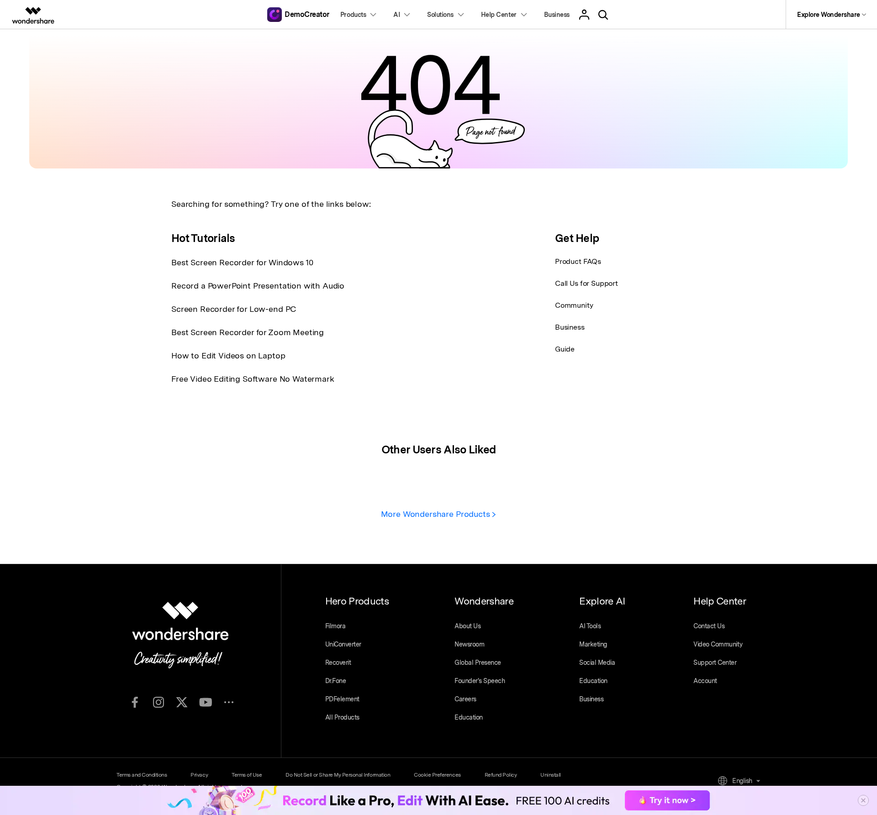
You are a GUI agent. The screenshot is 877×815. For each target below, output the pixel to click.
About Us (467, 626)
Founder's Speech (479, 680)
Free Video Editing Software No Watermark (252, 379)
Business (570, 327)
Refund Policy (501, 775)
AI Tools (590, 626)
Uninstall (550, 775)
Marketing (593, 644)
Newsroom (469, 644)
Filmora (335, 626)
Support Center (714, 662)
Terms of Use (247, 775)
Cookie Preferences (437, 775)
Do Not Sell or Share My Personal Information (337, 775)
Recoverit (338, 662)
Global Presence (477, 662)
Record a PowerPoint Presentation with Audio (257, 285)
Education (468, 717)
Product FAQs (578, 261)
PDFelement (342, 699)
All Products (342, 717)
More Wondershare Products (436, 514)
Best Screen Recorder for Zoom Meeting (247, 332)
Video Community (717, 644)
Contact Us (708, 626)
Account (705, 680)
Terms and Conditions (141, 775)
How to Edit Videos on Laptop (228, 355)
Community (574, 305)
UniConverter (343, 644)
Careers (465, 699)
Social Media (597, 662)
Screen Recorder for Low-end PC (233, 309)
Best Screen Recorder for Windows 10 (242, 262)
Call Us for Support (586, 283)
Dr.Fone (335, 680)
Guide (565, 349)
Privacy (199, 775)
